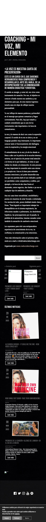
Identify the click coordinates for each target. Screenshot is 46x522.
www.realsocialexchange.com (27, 246)
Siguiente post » (35, 266)
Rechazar (17, 518)
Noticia (15, 60)
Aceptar (7, 518)
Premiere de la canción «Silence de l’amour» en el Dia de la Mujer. (23, 441)
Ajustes (27, 518)
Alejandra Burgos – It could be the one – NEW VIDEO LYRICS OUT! (22, 345)
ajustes (17, 514)
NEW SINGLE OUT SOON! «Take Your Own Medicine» (22, 398)
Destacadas (22, 60)
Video (6, 351)
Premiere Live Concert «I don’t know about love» (13, 288)
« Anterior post (10, 266)
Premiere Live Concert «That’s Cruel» (31, 287)
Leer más (10, 298)
